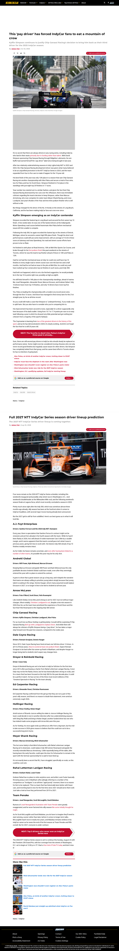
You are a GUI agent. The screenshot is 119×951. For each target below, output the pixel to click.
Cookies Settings (62, 941)
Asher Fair (16, 49)
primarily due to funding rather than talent (45, 156)
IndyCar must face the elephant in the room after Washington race (40, 362)
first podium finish (35, 250)
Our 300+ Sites (81, 934)
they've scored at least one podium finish (44, 647)
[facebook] (108, 2)
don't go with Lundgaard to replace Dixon (40, 625)
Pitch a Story (17, 937)
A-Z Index (41, 941)
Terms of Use (60, 937)
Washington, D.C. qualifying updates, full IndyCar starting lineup (40, 371)
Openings (41, 934)
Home (15, 401)
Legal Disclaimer (100, 937)
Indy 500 (22, 392)
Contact (58, 934)
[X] (104, 2)
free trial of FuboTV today (53, 845)
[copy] (24, 53)
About (83, 3)
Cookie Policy (81, 937)
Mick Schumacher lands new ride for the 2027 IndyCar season (38, 368)
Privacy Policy (43, 937)
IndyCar (15, 392)
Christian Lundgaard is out (40, 602)
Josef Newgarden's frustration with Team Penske (39, 805)
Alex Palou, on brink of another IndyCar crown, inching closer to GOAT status (42, 357)
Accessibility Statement (21, 941)
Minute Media (13, 945)
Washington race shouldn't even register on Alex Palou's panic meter (41, 365)
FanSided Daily (99, 934)
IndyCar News (31, 392)
